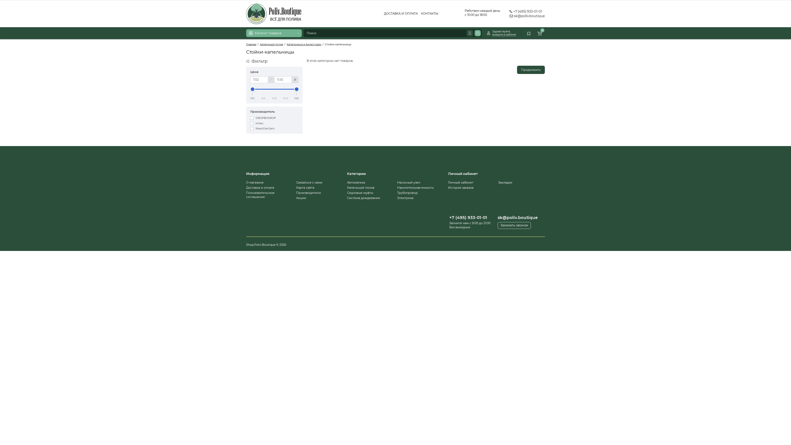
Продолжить (531, 70)
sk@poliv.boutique (529, 16)
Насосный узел (408, 182)
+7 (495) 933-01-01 (527, 11)
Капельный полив (360, 188)
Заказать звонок (514, 225)
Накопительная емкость (415, 188)
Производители (308, 193)
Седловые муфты (360, 193)
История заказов (461, 188)
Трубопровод (407, 193)
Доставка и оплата (260, 188)
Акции (301, 198)
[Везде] (470, 33)
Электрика (405, 198)
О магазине (255, 182)
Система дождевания (363, 198)
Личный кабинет (460, 182)
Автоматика (356, 182)
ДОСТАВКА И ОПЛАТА (401, 13)
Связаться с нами (309, 182)
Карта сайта (305, 188)
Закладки (505, 182)
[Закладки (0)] (528, 33)
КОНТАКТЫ (429, 13)
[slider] (252, 89)
